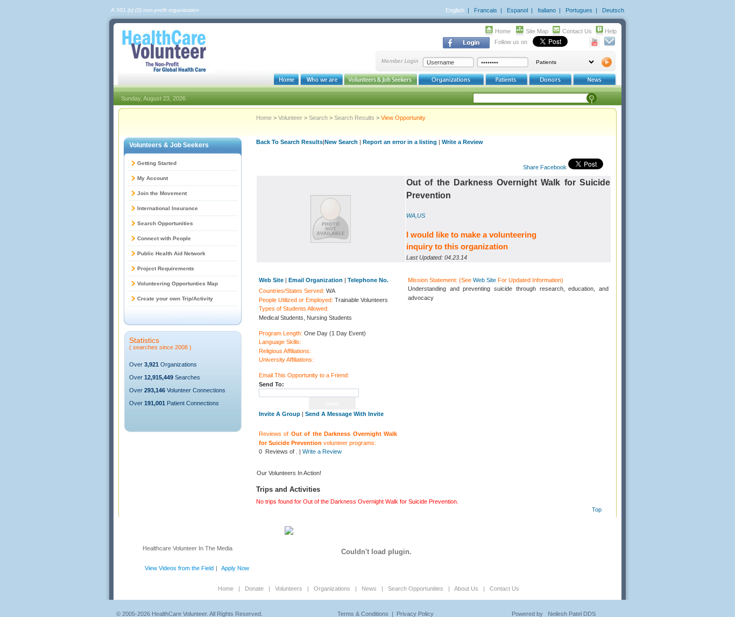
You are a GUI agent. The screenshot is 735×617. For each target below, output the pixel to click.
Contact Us (577, 31)
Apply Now (235, 568)
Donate (254, 588)
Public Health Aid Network (171, 253)
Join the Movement (162, 193)
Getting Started (156, 163)
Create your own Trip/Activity (175, 299)
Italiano (547, 10)
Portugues (579, 10)
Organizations (332, 588)
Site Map (537, 31)
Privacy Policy (415, 614)
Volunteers (288, 588)
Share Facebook (545, 167)
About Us (466, 588)
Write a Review (462, 142)
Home (503, 31)
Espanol (517, 10)
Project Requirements (165, 268)
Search (318, 117)
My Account (152, 178)
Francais (485, 10)
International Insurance (167, 208)
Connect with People (164, 238)
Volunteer (290, 117)
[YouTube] (594, 45)
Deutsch (613, 10)
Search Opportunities (165, 223)
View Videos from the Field (179, 568)
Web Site (484, 280)
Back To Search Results (289, 142)
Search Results (354, 117)
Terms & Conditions (362, 614)
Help (611, 31)
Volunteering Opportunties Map (177, 283)
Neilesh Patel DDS (572, 614)
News (369, 588)
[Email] (609, 45)
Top (597, 509)
